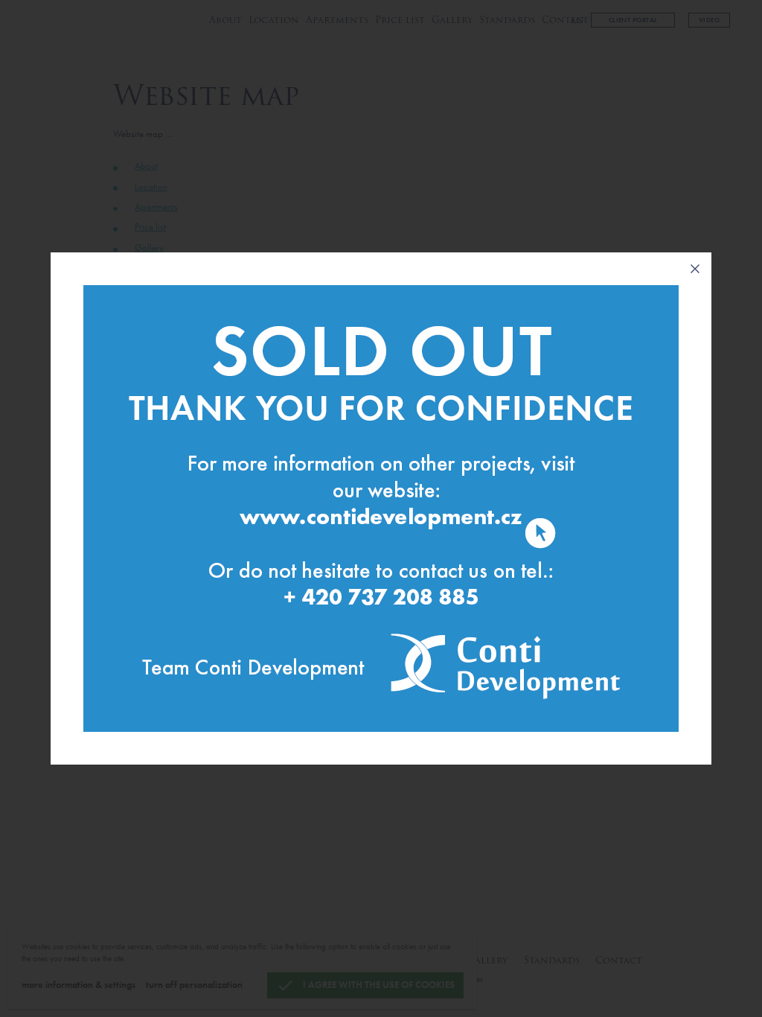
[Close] (695, 268)
